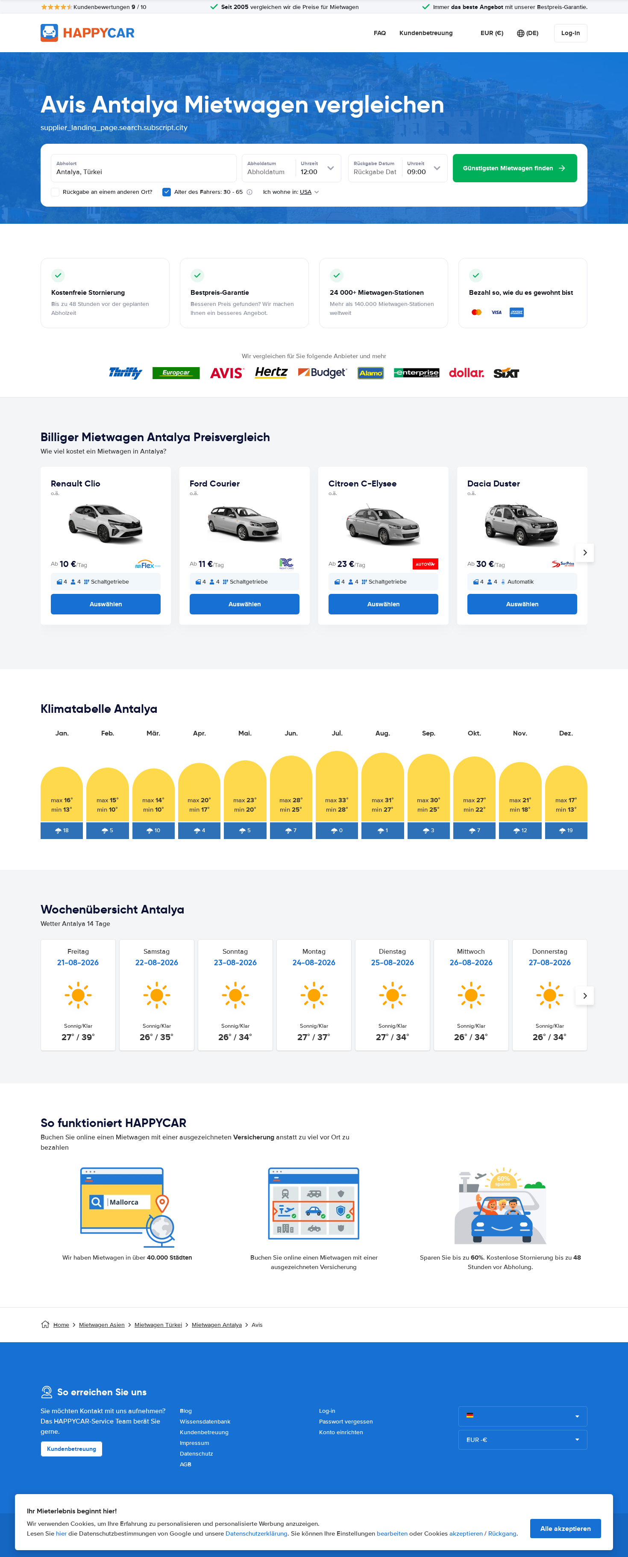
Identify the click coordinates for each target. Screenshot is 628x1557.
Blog (186, 1411)
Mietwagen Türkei (158, 1325)
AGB (185, 1464)
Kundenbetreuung (426, 33)
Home (61, 1325)
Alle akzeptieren (565, 1528)
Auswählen (106, 604)
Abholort (66, 163)
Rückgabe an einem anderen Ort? (106, 192)
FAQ (380, 33)
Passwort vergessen (346, 1421)
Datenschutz (196, 1453)
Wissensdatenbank (205, 1421)
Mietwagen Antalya (217, 1325)
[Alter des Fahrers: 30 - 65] (166, 192)
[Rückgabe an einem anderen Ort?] (55, 192)
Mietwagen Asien (102, 1325)
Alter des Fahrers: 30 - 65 (208, 192)
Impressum (194, 1443)
